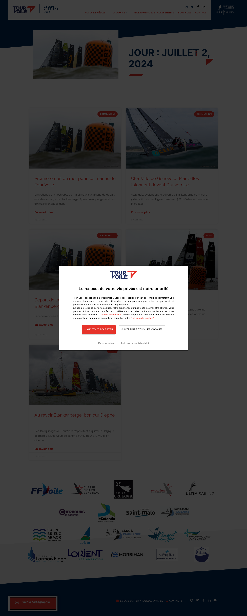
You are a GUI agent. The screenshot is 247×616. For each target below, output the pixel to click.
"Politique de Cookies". (143, 318)
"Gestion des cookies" (110, 314)
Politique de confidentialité (135, 343)
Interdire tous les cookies (143, 329)
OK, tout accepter (99, 329)
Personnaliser (106, 343)
